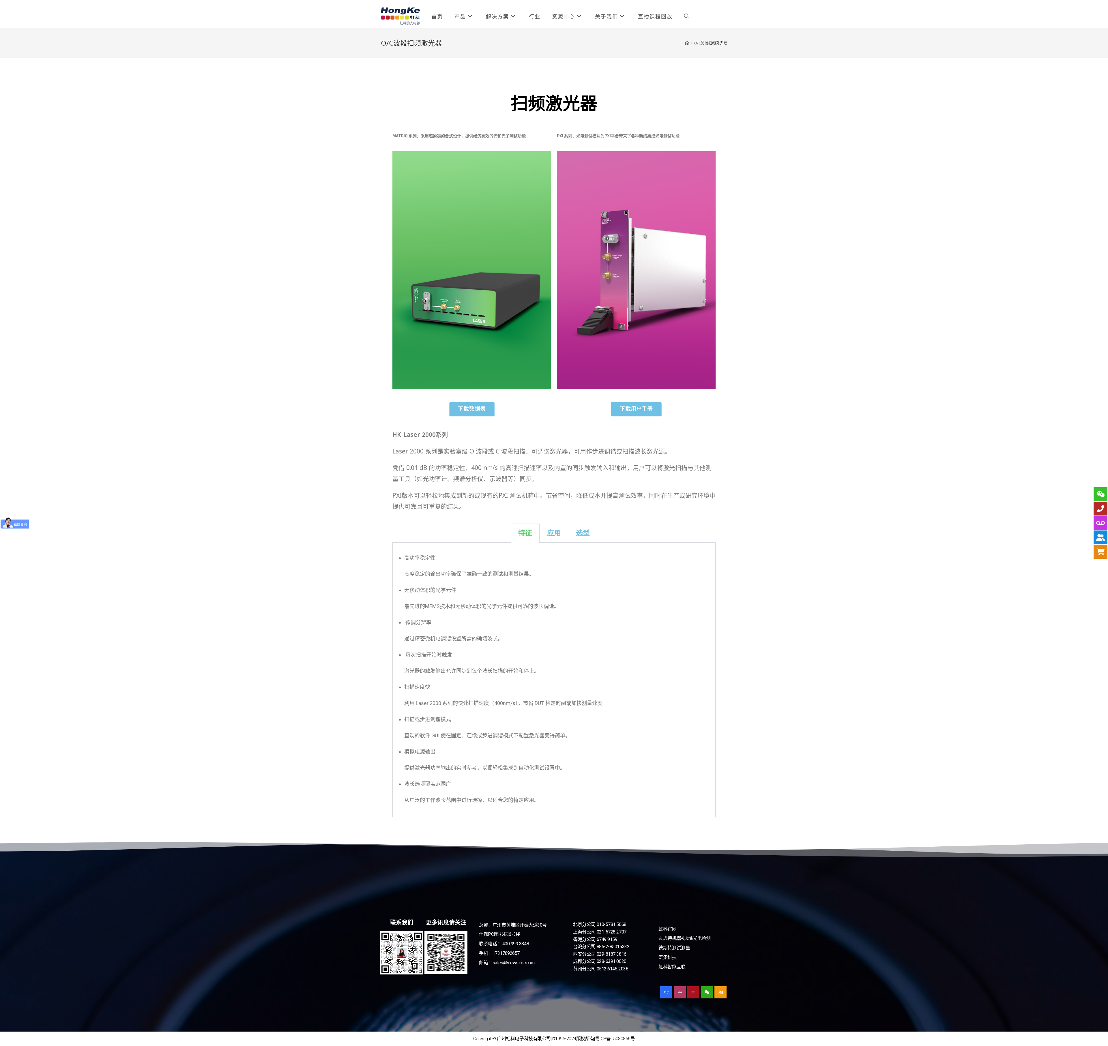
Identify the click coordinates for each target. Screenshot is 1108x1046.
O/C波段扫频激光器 (710, 43)
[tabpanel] (554, 680)
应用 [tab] (554, 533)
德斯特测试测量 (674, 948)
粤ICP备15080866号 (615, 1038)
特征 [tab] (525, 533)
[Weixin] (707, 992)
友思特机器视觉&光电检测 (684, 938)
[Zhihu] (666, 992)
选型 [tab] (583, 533)
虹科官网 (667, 929)
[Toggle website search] (686, 16)
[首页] (687, 43)
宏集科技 (667, 957)
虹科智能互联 (671, 967)
